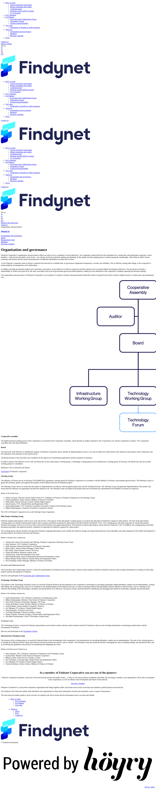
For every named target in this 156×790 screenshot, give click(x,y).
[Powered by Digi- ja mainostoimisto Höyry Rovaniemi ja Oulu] (78, 783)
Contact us (5, 42)
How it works (10, 3)
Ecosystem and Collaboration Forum (23, 19)
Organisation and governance (20, 32)
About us (8, 30)
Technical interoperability (19, 23)
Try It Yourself (15, 13)
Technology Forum (17, 21)
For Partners (9, 17)
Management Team (8, 240)
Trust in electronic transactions (21, 5)
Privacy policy (150, 787)
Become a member (17, 36)
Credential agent (16, 9)
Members (13, 34)
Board (3, 238)
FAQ (17, 713)
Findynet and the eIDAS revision (22, 11)
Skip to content (6, 44)
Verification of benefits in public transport (25, 28)
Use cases (9, 25)
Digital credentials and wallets (21, 7)
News (7, 38)
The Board (5, 471)
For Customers (10, 15)
